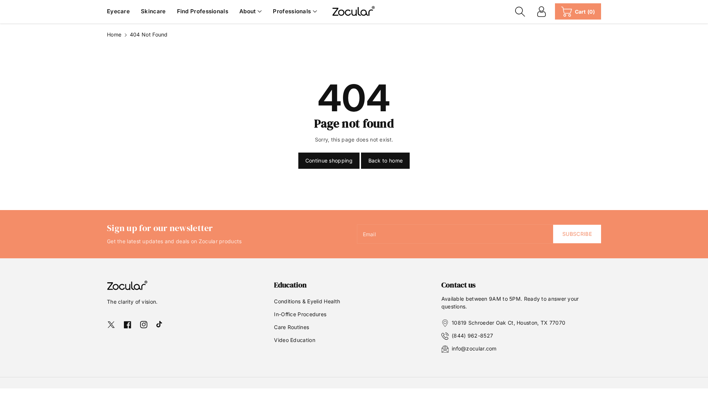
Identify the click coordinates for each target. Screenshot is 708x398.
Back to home (385, 160)
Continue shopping (329, 160)
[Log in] (542, 11)
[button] (250, 11)
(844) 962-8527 (472, 335)
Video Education (294, 340)
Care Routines (291, 327)
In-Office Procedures (300, 314)
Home (114, 34)
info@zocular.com (474, 348)
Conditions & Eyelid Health (307, 301)
